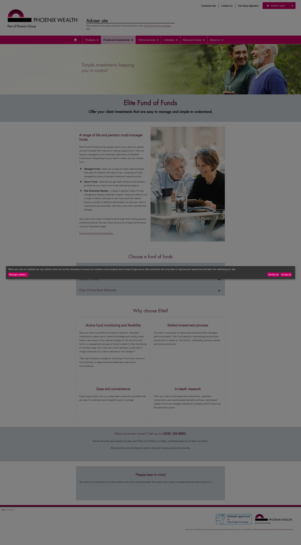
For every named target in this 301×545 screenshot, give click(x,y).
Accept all (286, 274)
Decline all (273, 274)
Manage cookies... (18, 274)
